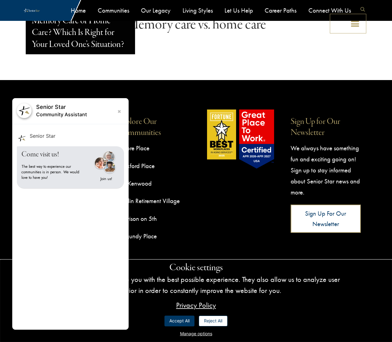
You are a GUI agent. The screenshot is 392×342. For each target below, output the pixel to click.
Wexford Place (136, 166)
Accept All (179, 320)
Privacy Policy (196, 305)
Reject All (213, 320)
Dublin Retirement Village (149, 201)
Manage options (196, 333)
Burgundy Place (137, 236)
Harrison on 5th (137, 218)
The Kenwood (135, 183)
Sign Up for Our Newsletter (325, 218)
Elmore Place (133, 148)
